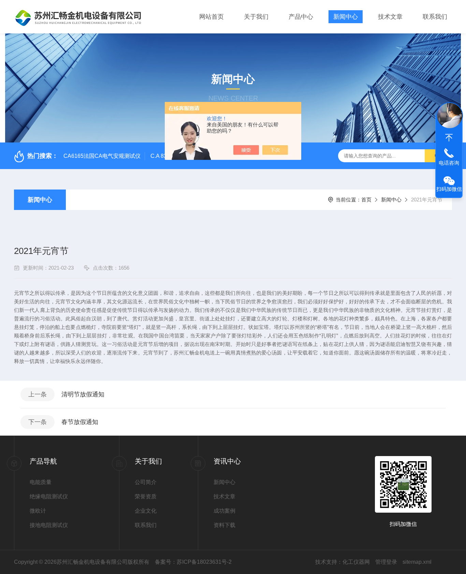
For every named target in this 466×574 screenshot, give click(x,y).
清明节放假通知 (82, 394)
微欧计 (38, 511)
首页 (366, 199)
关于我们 (256, 16)
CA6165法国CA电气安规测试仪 (102, 156)
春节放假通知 (79, 422)
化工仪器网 (356, 562)
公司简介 (146, 482)
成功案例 (224, 511)
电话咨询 (449, 163)
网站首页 (211, 16)
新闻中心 (345, 16)
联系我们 (435, 16)
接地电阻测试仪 (49, 525)
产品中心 (301, 16)
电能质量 (41, 482)
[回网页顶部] (449, 138)
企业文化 (146, 511)
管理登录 (386, 562)
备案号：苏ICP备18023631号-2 (193, 562)
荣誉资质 (146, 496)
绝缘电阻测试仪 (49, 496)
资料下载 (224, 525)
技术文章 (390, 16)
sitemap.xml (417, 562)
